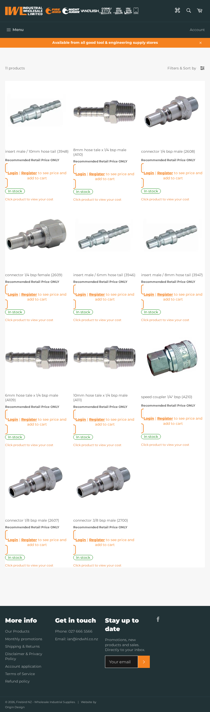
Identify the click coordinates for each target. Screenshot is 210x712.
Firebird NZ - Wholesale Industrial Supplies (45, 702)
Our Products (17, 631)
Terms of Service (20, 674)
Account (197, 29)
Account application (23, 666)
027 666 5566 (80, 631)
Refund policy (17, 681)
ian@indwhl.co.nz (82, 639)
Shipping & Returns (22, 646)
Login (13, 173)
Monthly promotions (23, 639)
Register (29, 173)
